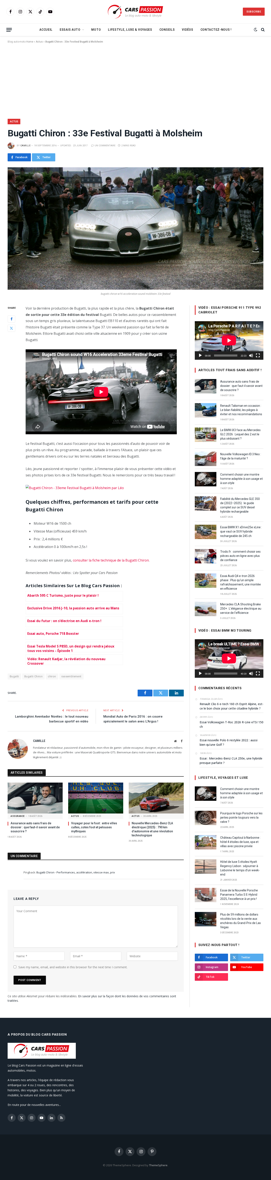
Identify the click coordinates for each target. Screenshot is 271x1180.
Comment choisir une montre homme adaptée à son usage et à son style (241, 479)
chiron (52, 676)
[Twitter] (11, 328)
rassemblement (71, 676)
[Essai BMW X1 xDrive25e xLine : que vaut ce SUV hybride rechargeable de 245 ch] (205, 532)
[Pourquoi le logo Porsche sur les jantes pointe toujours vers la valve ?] (205, 818)
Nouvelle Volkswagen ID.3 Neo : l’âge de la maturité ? (240, 456)
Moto (96, 29)
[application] (229, 340)
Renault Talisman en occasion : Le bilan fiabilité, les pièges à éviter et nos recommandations (241, 410)
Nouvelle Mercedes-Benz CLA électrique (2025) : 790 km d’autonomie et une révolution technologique (152, 829)
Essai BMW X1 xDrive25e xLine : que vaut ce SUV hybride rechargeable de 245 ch (241, 531)
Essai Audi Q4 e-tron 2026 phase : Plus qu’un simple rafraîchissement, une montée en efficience (240, 582)
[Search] (262, 30)
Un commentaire (105, 145)
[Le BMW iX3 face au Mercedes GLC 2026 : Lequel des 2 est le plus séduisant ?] (205, 434)
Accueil (46, 29)
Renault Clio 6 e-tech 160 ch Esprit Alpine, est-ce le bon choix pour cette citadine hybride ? (231, 706)
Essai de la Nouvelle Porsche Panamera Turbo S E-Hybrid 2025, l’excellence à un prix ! (239, 895)
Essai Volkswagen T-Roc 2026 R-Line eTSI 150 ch (231, 724)
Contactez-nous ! (216, 29)
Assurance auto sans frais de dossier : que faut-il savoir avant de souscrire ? (35, 827)
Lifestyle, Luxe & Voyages (130, 29)
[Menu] (9, 30)
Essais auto (70, 29)
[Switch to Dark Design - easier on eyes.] (255, 30)
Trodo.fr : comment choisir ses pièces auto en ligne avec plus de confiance (240, 556)
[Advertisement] (135, 80)
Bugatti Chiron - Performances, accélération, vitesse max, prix (75, 872)
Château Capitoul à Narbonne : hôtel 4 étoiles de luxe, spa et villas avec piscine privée (240, 842)
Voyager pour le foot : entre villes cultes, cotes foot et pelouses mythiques (94, 827)
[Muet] (251, 355)
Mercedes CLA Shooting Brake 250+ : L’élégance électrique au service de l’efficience (240, 608)
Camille (25, 145)
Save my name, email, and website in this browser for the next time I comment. (72, 967)
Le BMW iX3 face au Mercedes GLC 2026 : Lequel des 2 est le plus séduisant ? (240, 434)
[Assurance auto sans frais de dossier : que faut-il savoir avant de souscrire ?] (35, 798)
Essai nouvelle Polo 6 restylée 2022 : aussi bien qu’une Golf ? (228, 742)
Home (29, 41)
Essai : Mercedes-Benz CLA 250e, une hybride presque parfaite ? (231, 760)
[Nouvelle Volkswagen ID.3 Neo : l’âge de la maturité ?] (205, 459)
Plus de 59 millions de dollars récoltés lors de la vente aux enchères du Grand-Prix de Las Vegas (240, 921)
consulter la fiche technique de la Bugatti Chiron (111, 560)
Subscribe (253, 11)
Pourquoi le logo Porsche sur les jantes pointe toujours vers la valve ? (241, 817)
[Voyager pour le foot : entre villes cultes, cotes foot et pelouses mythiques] (95, 798)
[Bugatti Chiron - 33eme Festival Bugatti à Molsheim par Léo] (75, 487)
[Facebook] (11, 318)
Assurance (18, 816)
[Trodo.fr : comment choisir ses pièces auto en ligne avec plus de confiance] (205, 556)
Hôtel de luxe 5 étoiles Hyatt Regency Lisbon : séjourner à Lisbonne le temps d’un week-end (240, 868)
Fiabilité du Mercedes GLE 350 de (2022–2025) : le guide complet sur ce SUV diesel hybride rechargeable (240, 505)
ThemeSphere (158, 1165)
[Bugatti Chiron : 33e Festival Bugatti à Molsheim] (135, 228)
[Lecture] (200, 355)
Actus (39, 41)
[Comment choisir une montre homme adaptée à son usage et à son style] (205, 479)
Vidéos (187, 29)
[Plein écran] (258, 355)
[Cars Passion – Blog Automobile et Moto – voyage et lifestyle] (135, 12)
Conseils (167, 29)
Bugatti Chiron (33, 676)
